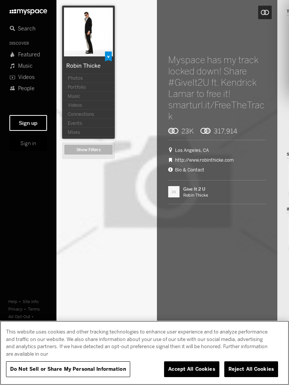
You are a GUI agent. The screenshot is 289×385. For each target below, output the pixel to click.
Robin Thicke (83, 65)
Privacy (15, 309)
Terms (34, 309)
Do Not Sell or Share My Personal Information (68, 368)
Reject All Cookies (251, 368)
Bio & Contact (189, 170)
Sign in (28, 143)
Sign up (28, 123)
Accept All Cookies (191, 368)
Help (12, 301)
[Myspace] (28, 10)
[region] (144, 353)
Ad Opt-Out (19, 316)
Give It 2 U (194, 189)
